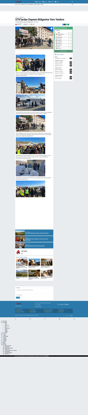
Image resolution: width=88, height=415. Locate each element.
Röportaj (4, 338)
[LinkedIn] (65, 304)
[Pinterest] (61, 304)
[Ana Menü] (72, 4)
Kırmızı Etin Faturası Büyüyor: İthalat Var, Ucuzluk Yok (46, 267)
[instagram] (45, 319)
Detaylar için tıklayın (63, 51)
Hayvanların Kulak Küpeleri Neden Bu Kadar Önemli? (46, 278)
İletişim (4, 343)
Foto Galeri (38, 1)
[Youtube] (67, 304)
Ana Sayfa (5, 321)
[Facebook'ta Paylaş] (63, 24)
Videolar (45, 1)
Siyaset (38, 4)
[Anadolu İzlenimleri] (18, 1)
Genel (16, 4)
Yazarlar (51, 1)
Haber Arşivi (61, 311)
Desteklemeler (30, 4)
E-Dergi (57, 1)
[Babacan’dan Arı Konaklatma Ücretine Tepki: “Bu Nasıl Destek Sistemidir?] (34, 273)
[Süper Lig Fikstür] (71, 54)
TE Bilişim (71, 315)
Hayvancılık (23, 4)
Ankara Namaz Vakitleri (9, 348)
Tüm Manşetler (33, 311)
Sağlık (35, 4)
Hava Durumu (7, 346)
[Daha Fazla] (68, 24)
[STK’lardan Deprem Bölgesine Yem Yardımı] (34, 38)
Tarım (19, 4)
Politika (42, 4)
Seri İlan (4, 337)
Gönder (18, 297)
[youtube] (59, 319)
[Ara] (72, 1)
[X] (60, 304)
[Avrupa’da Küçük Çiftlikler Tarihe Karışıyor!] (22, 273)
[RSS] (68, 304)
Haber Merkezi (24, 251)
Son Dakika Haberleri (48, 311)
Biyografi (5, 339)
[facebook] (15, 319)
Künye (4, 342)
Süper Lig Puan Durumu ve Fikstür (11, 350)
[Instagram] (63, 304)
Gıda (27, 4)
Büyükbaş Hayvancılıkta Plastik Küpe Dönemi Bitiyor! (33, 267)
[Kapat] (87, 356)
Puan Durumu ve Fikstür (20, 311)
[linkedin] (74, 319)
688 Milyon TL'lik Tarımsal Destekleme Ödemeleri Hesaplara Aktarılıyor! (21, 267)
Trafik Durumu (7, 349)
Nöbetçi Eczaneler (8, 345)
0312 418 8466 (38, 304)
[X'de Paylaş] (65, 24)
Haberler (16, 17)
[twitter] (30, 319)
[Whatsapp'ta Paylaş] (66, 24)
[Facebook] (58, 304)
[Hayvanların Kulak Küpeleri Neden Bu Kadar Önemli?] (47, 273)
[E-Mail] (22, 253)
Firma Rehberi (5, 336)
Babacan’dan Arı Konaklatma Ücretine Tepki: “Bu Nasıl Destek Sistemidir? (33, 278)
